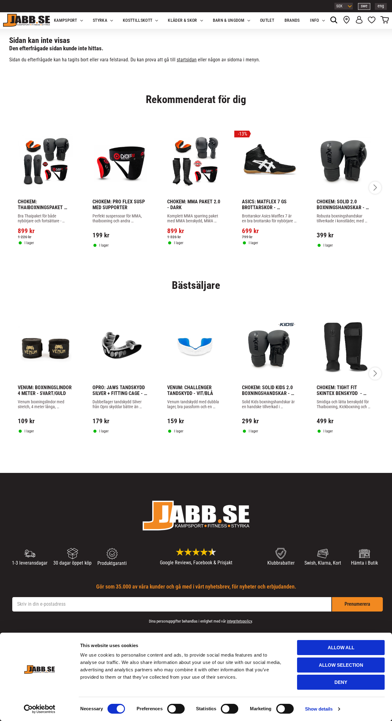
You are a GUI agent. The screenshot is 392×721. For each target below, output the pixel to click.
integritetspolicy (239, 621)
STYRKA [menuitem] (100, 20)
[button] (371, 20)
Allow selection (341, 665)
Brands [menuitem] (292, 20)
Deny (340, 682)
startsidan (187, 60)
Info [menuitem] (314, 20)
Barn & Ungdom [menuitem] (228, 20)
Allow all (341, 647)
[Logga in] (359, 20)
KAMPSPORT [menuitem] (65, 20)
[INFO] (48, 260)
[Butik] (346, 20)
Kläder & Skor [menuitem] (182, 20)
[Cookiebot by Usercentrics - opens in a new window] (39, 709)
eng (381, 6)
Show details (319, 708)
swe (364, 6)
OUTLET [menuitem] (267, 20)
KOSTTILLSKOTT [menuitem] (137, 20)
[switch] (176, 709)
